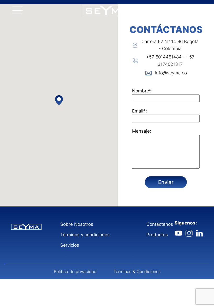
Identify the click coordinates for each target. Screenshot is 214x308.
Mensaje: (141, 131)
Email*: (139, 111)
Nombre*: (142, 90)
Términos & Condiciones (137, 271)
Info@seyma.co (171, 72)
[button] (59, 100)
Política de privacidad (75, 271)
